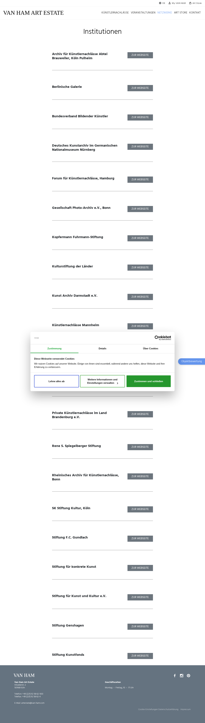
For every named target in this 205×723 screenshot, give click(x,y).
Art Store (197, 3)
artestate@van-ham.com (32, 703)
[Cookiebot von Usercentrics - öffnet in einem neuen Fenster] (157, 338)
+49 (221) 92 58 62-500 (32, 694)
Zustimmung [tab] (54, 348)
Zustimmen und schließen (148, 381)
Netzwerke (164, 13)
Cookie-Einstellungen (148, 709)
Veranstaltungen (143, 13)
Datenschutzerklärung (168, 709)
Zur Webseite (140, 55)
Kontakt (195, 13)
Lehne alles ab (57, 381)
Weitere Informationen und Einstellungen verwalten (102, 381)
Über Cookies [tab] (150, 348)
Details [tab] (102, 348)
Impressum (185, 709)
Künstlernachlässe (115, 13)
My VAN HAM (179, 3)
